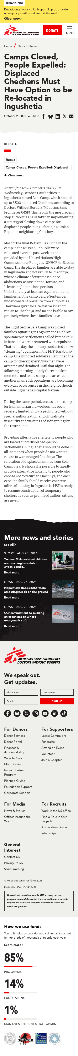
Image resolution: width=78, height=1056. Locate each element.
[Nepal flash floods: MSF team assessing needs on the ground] (39, 589)
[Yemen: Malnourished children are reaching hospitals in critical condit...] (39, 562)
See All (9, 544)
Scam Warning (14, 869)
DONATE (52, 30)
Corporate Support (17, 793)
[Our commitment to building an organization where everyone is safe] (39, 616)
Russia (10, 160)
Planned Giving (14, 781)
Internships (48, 833)
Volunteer (47, 754)
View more (16, 175)
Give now (12, 18)
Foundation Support (18, 787)
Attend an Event (52, 748)
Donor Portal (13, 742)
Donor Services (14, 736)
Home (8, 46)
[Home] (21, 30)
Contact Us (12, 857)
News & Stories (27, 46)
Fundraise (48, 742)
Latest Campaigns (53, 736)
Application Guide (54, 827)
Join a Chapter (51, 760)
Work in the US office (56, 811)
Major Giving (13, 764)
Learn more (12, 945)
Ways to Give (13, 758)
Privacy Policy (13, 863)
